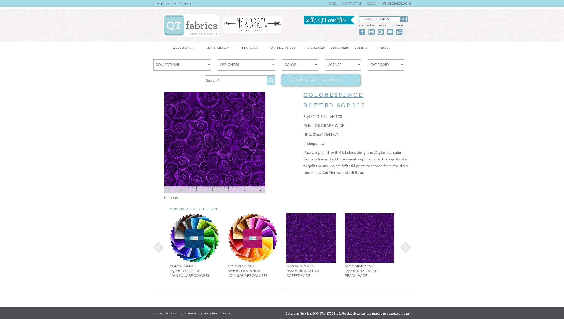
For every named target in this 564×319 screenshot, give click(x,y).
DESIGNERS (340, 47)
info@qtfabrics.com (350, 313)
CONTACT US (351, 3)
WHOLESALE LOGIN (396, 3)
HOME (331, 3)
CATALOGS (316, 47)
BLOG (371, 3)
